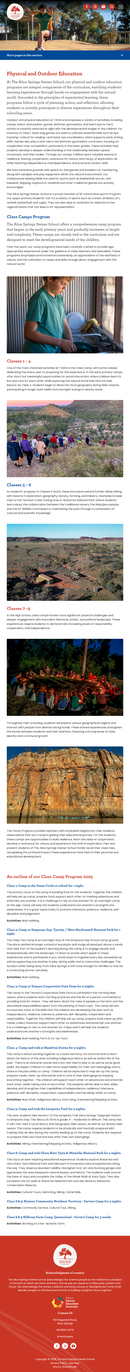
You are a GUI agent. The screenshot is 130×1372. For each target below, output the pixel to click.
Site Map (74, 1363)
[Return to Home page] (15, 11)
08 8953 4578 (65, 1330)
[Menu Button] (121, 6)
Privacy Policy (59, 1363)
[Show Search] (112, 7)
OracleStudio (69, 1366)
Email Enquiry (65, 1336)
